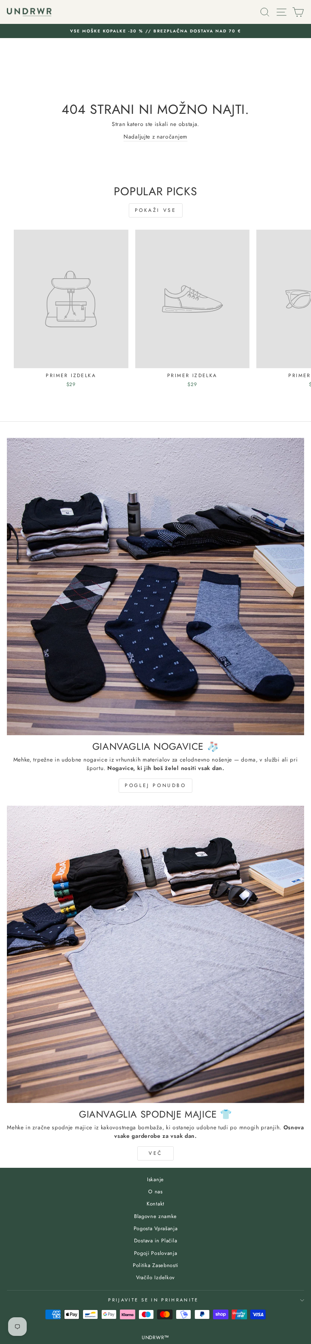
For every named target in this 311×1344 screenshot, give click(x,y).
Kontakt (155, 1203)
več (155, 1153)
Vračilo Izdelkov (155, 1277)
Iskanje (155, 1179)
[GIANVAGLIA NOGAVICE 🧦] (155, 586)
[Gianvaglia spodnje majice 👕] (155, 954)
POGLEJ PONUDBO (155, 785)
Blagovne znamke (155, 1216)
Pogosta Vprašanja (156, 1228)
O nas (155, 1191)
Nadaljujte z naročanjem (155, 136)
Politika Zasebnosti (155, 1265)
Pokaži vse (156, 210)
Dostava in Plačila (155, 1240)
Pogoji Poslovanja (155, 1253)
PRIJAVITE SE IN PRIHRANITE (153, 1300)
